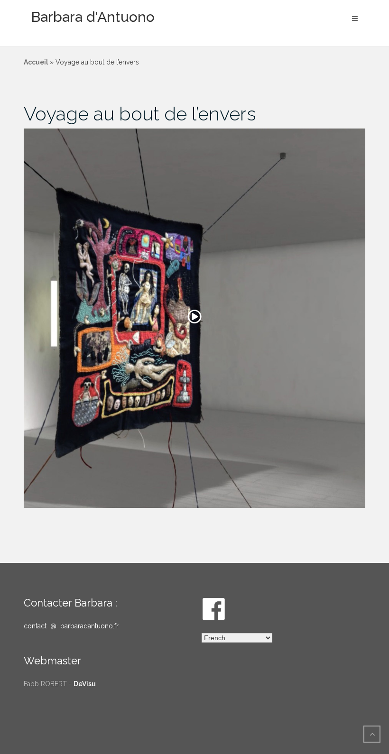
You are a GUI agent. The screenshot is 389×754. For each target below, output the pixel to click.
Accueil (36, 62)
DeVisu (85, 684)
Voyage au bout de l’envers (140, 113)
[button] (194, 318)
